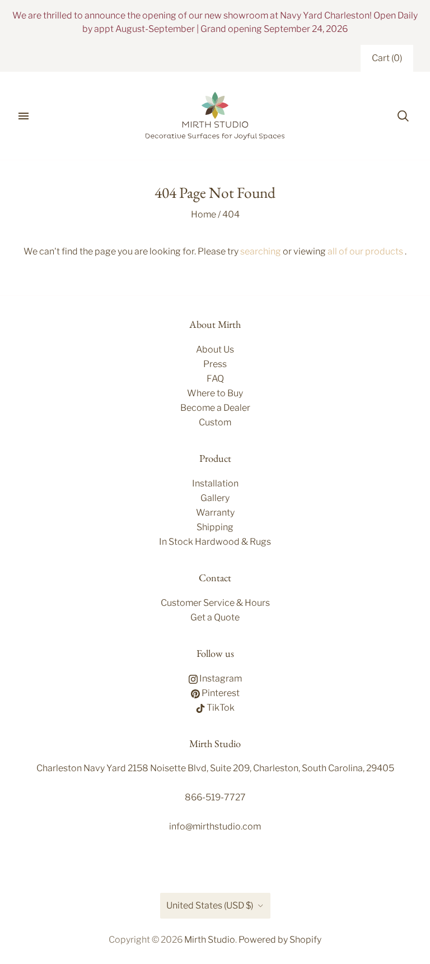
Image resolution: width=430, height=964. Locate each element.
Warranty (215, 512)
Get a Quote (215, 617)
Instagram (220, 678)
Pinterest (220, 693)
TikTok (220, 707)
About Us (215, 349)
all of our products (365, 251)
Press (215, 364)
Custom (215, 422)
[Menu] (23, 116)
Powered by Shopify (280, 939)
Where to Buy (215, 393)
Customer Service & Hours (215, 602)
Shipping (215, 527)
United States (209, 905)
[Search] (403, 116)
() (387, 58)
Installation (215, 483)
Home (203, 214)
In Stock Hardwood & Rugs (215, 541)
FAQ (215, 378)
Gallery (215, 498)
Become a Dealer (215, 407)
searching (260, 251)
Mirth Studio (209, 939)
